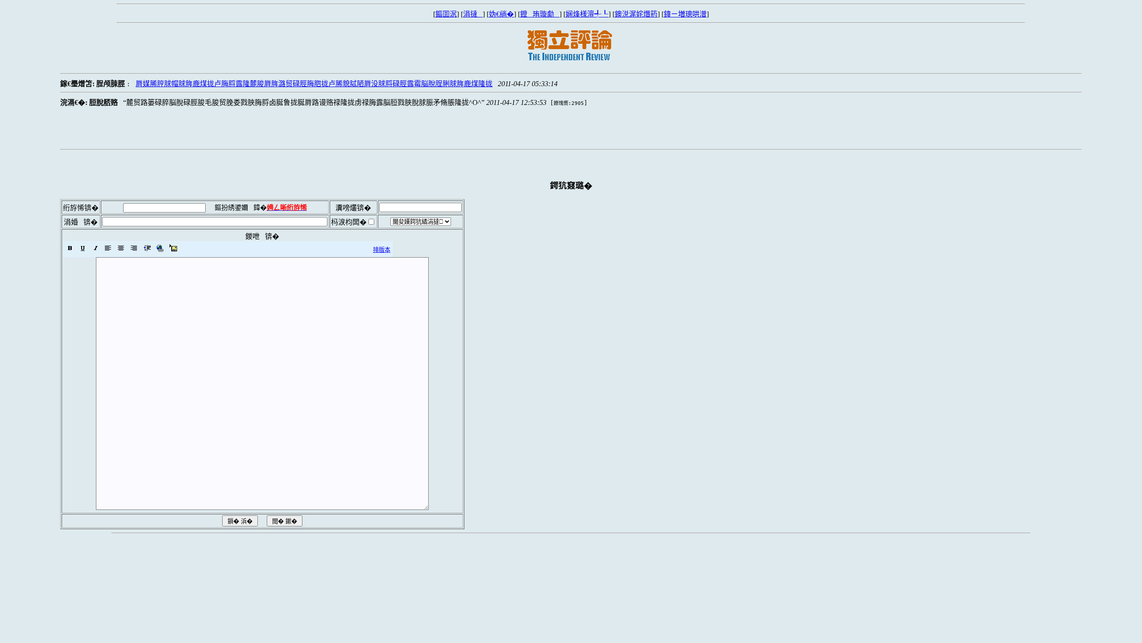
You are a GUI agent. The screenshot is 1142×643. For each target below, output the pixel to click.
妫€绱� (501, 14)
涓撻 (473, 14)
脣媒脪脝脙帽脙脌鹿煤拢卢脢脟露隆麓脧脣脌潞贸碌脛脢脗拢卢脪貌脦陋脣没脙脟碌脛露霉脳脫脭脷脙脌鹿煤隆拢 (314, 84)
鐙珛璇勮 (539, 14)
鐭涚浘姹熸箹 (636, 14)
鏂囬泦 (446, 14)
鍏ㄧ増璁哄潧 (685, 14)
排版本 (381, 249)
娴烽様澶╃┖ (587, 14)
